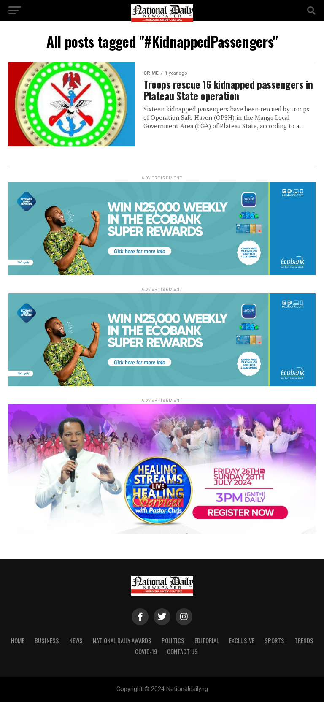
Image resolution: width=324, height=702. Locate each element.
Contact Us (182, 651)
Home (17, 640)
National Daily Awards (122, 640)
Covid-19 (146, 651)
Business (47, 640)
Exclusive (241, 640)
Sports (274, 640)
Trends (303, 640)
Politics (173, 640)
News (76, 640)
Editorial (206, 640)
